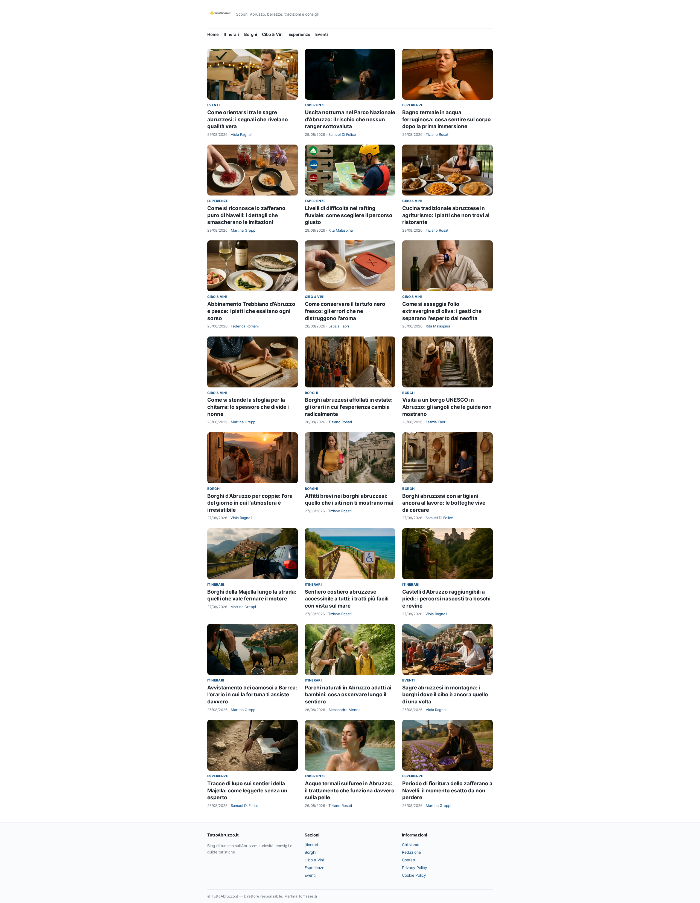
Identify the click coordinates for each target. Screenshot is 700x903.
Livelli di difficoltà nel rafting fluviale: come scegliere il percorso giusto (348, 215)
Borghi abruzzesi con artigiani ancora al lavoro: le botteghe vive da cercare (443, 503)
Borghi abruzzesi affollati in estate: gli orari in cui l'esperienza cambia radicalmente (349, 407)
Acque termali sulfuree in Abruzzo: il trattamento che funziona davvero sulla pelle (350, 790)
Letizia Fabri (338, 326)
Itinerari (231, 34)
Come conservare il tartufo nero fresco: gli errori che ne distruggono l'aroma (345, 311)
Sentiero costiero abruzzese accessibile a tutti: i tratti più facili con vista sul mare (347, 599)
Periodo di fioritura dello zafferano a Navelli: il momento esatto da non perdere (447, 790)
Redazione (411, 852)
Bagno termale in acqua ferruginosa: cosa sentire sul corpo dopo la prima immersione (446, 119)
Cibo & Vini (273, 34)
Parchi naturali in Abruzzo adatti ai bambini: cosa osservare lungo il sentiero (348, 695)
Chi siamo (410, 844)
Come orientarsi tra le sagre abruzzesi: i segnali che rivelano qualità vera (247, 119)
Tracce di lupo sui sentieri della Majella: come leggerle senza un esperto (247, 790)
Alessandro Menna (344, 710)
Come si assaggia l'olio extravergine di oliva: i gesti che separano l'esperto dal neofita (442, 311)
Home (213, 34)
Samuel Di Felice (342, 134)
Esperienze (299, 34)
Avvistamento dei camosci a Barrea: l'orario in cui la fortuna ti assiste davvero (252, 695)
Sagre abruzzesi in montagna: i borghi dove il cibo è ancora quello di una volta (445, 695)
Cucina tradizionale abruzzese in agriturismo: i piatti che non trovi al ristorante (445, 215)
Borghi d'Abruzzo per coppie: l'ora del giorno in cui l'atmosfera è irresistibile (250, 503)
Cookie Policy (414, 875)
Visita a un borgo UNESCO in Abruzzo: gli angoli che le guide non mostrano (447, 407)
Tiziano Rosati (437, 134)
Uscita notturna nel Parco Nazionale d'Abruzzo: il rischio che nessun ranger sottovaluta (350, 119)
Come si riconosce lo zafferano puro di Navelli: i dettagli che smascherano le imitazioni (246, 215)
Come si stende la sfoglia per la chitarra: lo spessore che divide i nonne (248, 407)
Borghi (250, 34)
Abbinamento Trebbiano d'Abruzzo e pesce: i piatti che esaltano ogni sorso (251, 311)
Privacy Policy (414, 867)
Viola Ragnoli (241, 134)
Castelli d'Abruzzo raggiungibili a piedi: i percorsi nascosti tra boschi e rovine (446, 599)
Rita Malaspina (340, 230)
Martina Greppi (243, 230)
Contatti (409, 860)
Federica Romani (245, 326)
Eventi (321, 34)
